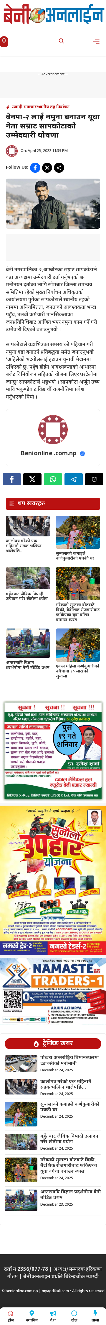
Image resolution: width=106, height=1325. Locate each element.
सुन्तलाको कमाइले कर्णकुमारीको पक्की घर (75, 556)
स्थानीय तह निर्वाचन (52, 107)
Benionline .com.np (49, 454)
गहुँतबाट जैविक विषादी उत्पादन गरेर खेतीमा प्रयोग (27, 597)
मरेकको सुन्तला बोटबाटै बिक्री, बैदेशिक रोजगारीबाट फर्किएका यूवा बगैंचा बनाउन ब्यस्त (78, 612)
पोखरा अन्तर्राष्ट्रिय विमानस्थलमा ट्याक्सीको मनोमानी (69, 1061)
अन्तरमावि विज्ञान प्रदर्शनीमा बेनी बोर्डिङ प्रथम (27, 665)
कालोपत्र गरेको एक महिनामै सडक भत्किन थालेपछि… (24, 546)
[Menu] (98, 42)
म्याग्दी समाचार (24, 107)
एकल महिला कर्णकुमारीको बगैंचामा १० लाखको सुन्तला (77, 671)
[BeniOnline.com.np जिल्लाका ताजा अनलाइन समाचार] (54, 14)
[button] (61, 42)
